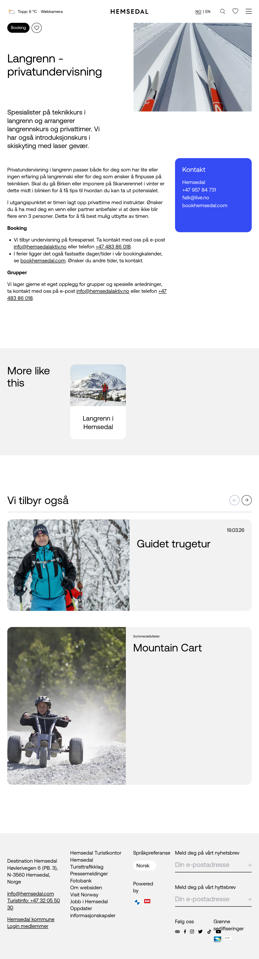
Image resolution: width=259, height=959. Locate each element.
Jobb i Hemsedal (89, 901)
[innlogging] (235, 11)
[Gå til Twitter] (200, 931)
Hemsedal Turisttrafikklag (86, 863)
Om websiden (86, 887)
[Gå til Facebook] (185, 932)
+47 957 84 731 (199, 190)
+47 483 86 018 (113, 246)
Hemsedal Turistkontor (95, 853)
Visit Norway (84, 894)
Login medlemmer (27, 926)
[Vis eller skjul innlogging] (37, 28)
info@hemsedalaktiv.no (40, 246)
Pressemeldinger (89, 873)
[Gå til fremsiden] (129, 11)
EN (207, 11)
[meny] (249, 11)
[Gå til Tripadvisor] (177, 931)
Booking (18, 27)
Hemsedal (193, 182)
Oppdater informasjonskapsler (93, 911)
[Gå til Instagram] (192, 932)
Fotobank (81, 880)
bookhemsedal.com (43, 260)
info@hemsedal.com (30, 893)
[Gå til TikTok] (209, 931)
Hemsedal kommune (30, 919)
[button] (234, 500)
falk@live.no (195, 197)
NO (198, 11)
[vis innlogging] (119, 526)
